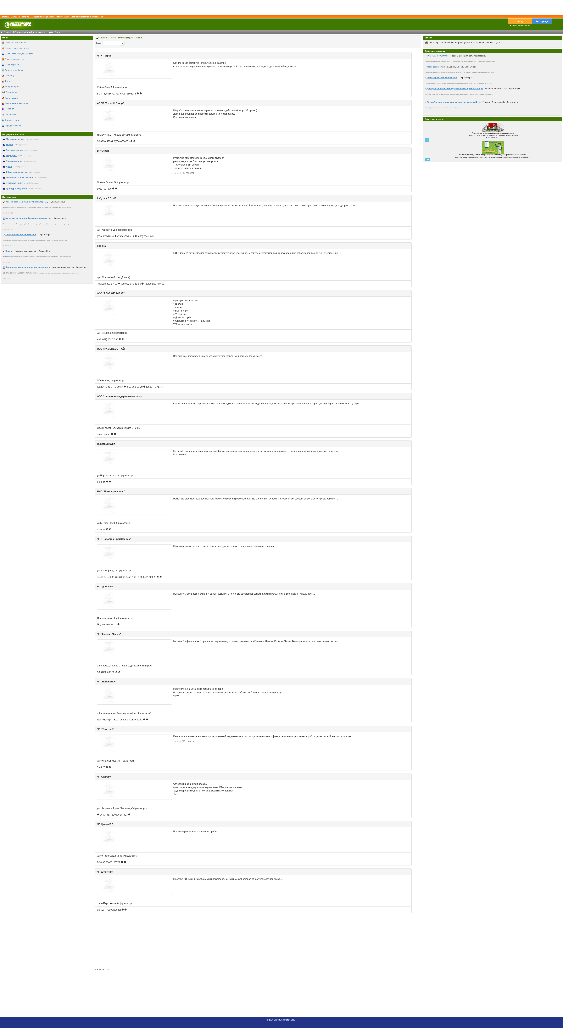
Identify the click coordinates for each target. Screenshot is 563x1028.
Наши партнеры (12, 64)
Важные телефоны (14, 70)
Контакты (94, 16)
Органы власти (12, 119)
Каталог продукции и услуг (17, 47)
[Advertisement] (281, 7)
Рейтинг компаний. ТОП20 (58, 16)
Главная (5, 16)
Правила (25, 16)
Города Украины (13, 125)
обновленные (136, 37)
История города (12, 86)
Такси (7, 81)
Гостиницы (10, 75)
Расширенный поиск (521, 25)
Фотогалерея (11, 91)
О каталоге (15, 16)
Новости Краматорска (15, 42)
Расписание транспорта (16, 103)
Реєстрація (542, 21)
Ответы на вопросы (14, 59)
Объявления (11, 114)
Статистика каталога (80, 16)
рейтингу (112, 37)
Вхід (520, 21)
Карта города (11, 97)
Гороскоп (9, 108)
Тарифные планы (38, 16)
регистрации (123, 37)
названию (102, 37)
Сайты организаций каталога (19, 53)
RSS (102, 16)
